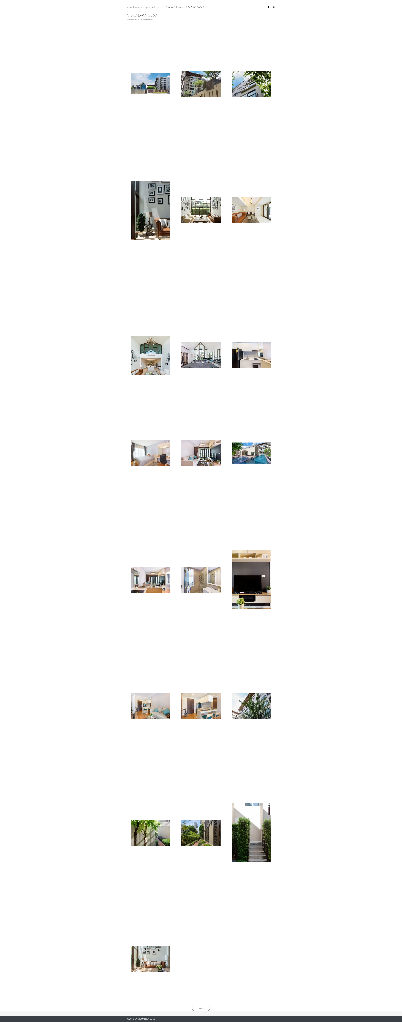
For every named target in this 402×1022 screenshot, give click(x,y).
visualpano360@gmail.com (144, 7)
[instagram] (273, 7)
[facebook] (268, 7)
